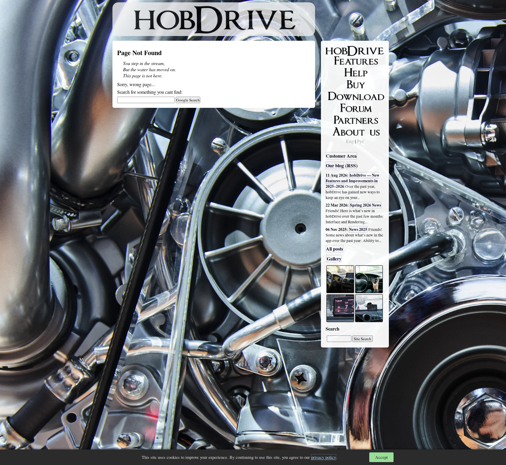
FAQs (335, 72)
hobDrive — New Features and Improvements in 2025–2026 (353, 180)
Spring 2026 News (365, 205)
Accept (381, 457)
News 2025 (358, 229)
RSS (351, 165)
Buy (333, 83)
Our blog (335, 165)
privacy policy (323, 457)
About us (338, 130)
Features (338, 60)
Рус (360, 141)
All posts (334, 248)
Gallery (334, 258)
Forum (336, 106)
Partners (337, 118)
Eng (350, 141)
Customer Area (341, 155)
